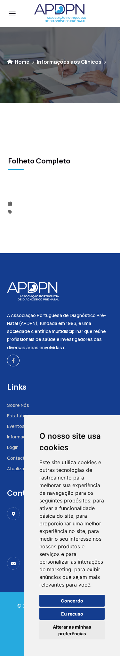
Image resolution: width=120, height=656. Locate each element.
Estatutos (17, 416)
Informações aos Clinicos (69, 61)
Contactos (18, 458)
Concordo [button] (72, 600)
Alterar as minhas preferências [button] (72, 630)
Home (21, 61)
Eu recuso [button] (72, 613)
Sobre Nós (18, 405)
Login (13, 447)
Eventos (16, 426)
